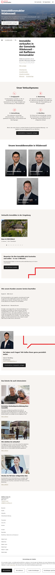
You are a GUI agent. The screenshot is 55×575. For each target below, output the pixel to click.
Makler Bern (3, 541)
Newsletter (3, 532)
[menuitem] (38, 2)
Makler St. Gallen (4, 549)
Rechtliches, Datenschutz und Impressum (9, 534)
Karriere (3, 525)
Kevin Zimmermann (25, 200)
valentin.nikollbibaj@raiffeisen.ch (10, 361)
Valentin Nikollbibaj (14, 171)
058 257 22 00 (5, 501)
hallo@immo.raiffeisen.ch (6, 502)
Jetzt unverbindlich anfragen (10, 23)
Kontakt (3, 529)
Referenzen (21, 76)
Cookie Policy (12, 565)
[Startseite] (2, 40)
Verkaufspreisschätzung (6, 515)
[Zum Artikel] (15, 394)
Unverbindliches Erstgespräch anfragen (27, 133)
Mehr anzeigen (22, 65)
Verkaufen (3, 513)
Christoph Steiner (36, 171)
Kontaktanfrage (29, 76)
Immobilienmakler (23, 72)
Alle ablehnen (19, 570)
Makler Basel (4, 547)
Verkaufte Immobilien (24, 74)
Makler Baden (4, 552)
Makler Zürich (4, 539)
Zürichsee (23, 62)
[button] (53, 2)
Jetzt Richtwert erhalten (11, 267)
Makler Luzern (4, 544)
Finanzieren (3, 520)
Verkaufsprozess (23, 69)
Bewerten (3, 508)
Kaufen (2, 510)
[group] (6, 28)
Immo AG (3, 522)
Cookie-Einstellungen (33, 570)
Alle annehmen (7, 570)
